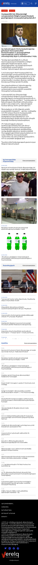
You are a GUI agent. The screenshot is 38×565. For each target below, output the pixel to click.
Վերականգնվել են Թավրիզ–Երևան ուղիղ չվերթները (15, 408)
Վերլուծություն (7, 503)
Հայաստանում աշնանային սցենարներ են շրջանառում (15, 433)
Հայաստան (5, 507)
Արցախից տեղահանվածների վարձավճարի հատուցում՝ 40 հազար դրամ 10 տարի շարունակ (17, 331)
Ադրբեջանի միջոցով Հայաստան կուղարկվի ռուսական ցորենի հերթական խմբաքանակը (16, 323)
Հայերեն (4, 10)
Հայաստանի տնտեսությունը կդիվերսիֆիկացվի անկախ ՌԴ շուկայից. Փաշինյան (17, 315)
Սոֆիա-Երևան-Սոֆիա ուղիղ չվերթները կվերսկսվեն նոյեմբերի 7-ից (14, 491)
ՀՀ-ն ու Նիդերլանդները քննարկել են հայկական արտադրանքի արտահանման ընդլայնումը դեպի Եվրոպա (17, 417)
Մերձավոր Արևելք (8, 513)
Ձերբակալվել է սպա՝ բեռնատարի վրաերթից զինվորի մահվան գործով (16, 449)
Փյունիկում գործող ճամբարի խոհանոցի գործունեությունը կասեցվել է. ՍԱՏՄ (14, 358)
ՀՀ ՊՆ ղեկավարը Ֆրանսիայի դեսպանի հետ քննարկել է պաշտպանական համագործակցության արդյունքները (18, 474)
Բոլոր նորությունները (30, 343)
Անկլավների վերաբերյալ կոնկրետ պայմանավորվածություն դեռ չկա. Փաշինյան (16, 307)
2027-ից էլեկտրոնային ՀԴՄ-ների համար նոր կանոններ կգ (16, 465)
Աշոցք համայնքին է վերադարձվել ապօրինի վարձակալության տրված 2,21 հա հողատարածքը (17, 391)
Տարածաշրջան (6, 510)
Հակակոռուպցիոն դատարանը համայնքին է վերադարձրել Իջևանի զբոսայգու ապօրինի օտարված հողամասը (16, 483)
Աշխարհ (4, 516)
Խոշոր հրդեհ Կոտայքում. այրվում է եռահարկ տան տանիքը (18, 383)
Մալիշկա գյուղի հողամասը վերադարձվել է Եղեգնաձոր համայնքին (15, 375)
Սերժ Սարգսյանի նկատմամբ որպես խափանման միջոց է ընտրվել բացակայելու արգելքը (17, 457)
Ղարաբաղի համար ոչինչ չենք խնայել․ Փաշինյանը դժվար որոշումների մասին (18, 299)
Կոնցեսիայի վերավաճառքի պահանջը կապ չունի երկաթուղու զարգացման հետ (17, 426)
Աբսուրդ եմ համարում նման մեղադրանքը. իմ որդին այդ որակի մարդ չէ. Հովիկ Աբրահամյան (18, 350)
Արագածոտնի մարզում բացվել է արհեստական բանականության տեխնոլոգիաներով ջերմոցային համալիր (17, 400)
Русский (12, 10)
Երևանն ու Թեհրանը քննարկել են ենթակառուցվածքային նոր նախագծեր (14, 441)
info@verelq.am (14, 560)
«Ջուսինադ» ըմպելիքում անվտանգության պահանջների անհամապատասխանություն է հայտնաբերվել (16, 367)
